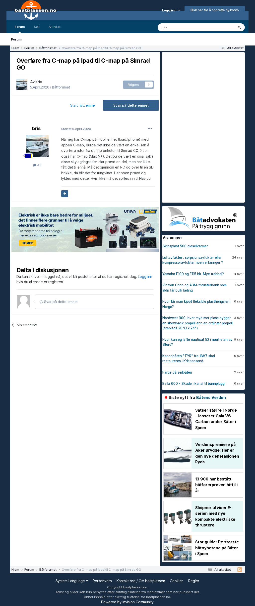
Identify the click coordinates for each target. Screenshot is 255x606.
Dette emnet (218, 27)
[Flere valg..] (150, 129)
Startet (76, 129)
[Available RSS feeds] (240, 569)
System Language (71, 581)
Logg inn (170, 10)
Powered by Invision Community (127, 602)
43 (38, 165)
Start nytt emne (82, 105)
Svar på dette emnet (131, 105)
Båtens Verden (211, 397)
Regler (193, 581)
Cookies (177, 581)
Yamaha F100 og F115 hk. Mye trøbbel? (193, 274)
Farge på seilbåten (177, 372)
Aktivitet (55, 27)
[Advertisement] (199, 126)
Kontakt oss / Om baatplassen (141, 581)
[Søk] (239, 27)
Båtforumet (61, 87)
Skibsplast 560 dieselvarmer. (185, 246)
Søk (37, 27)
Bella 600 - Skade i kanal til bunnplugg (193, 384)
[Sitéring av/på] (64, 193)
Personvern (102, 581)
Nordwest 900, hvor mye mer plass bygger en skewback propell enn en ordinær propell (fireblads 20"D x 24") (197, 323)
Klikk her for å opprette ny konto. (215, 10)
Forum (20, 27)
